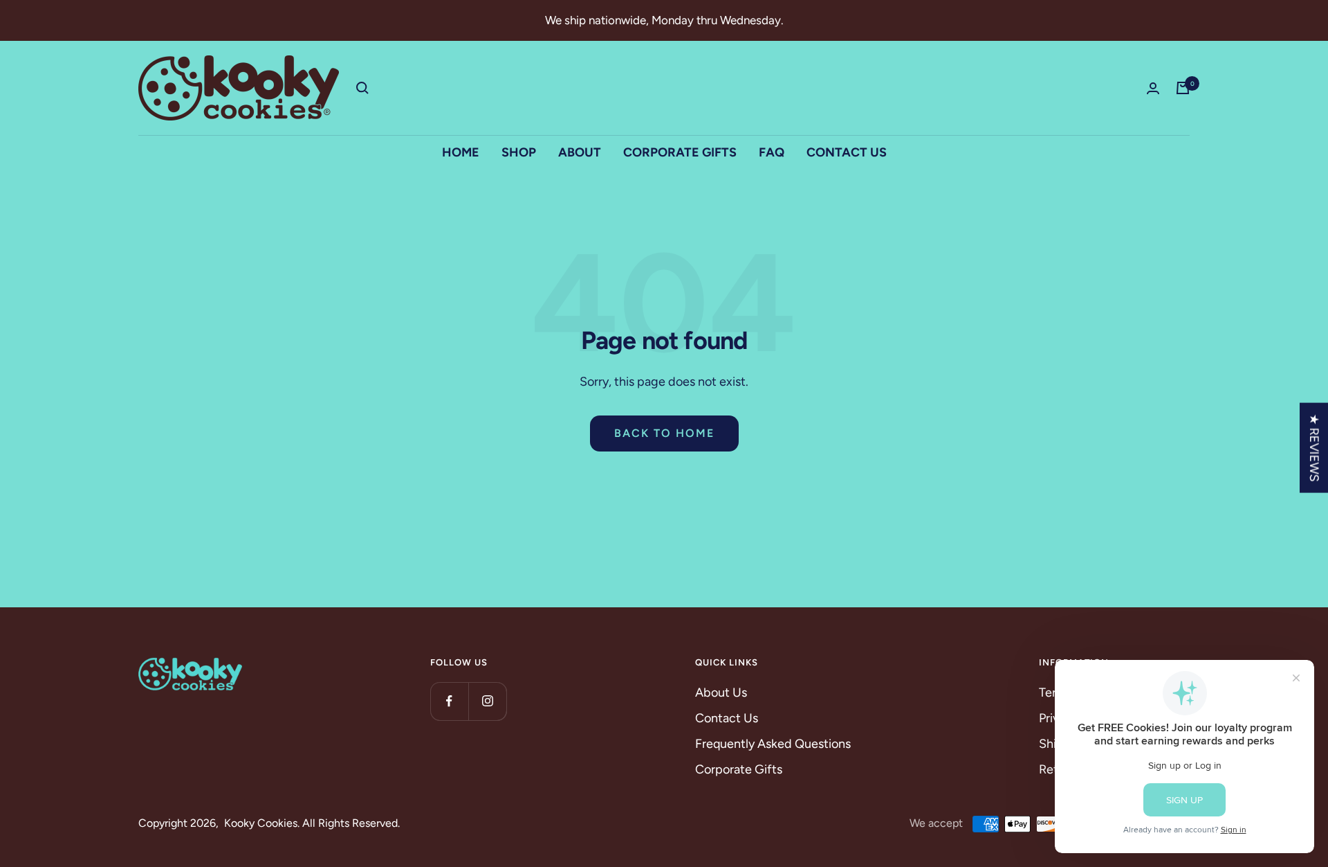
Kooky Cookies (260, 823)
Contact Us (726, 718)
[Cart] (1183, 88)
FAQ (771, 152)
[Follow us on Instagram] (487, 701)
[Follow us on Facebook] (449, 701)
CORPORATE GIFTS (680, 152)
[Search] (362, 88)
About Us (721, 692)
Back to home (664, 433)
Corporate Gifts (738, 769)
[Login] (1153, 88)
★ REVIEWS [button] (1314, 448)
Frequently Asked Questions (773, 743)
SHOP (518, 152)
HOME (460, 152)
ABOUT (579, 152)
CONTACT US (846, 152)
